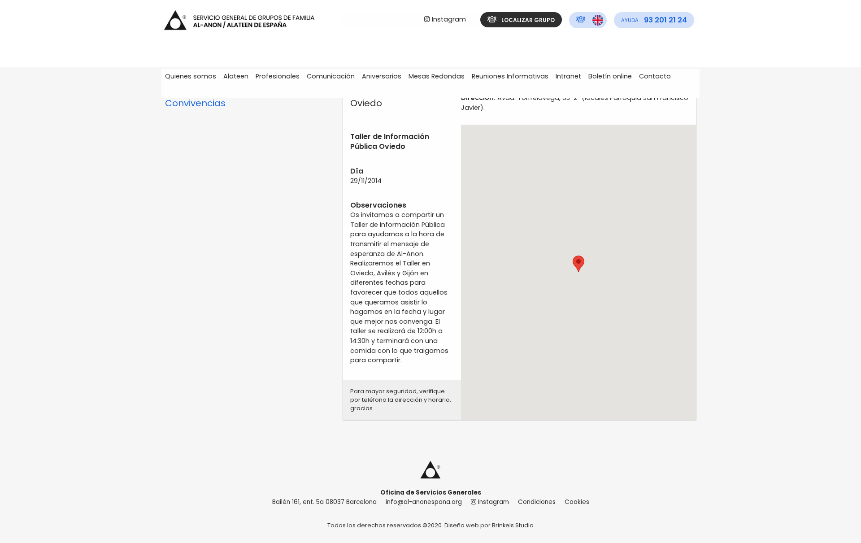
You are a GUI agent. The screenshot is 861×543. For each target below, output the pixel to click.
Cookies (577, 502)
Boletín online (610, 76)
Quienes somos (190, 76)
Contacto (655, 76)
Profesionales (278, 76)
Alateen (235, 76)
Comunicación (331, 76)
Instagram (448, 19)
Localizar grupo (527, 20)
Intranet (568, 76)
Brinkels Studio (513, 525)
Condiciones (537, 502)
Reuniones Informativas (510, 76)
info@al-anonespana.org (424, 502)
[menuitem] (445, 20)
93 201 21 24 (654, 20)
